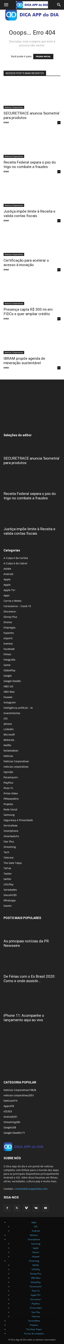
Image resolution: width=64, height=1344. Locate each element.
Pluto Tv (8, 788)
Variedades (10, 889)
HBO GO (8, 686)
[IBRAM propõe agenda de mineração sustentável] (32, 340)
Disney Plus (10, 616)
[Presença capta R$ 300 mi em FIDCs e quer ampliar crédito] (32, 291)
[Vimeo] (26, 1208)
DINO (6, 122)
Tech (6, 852)
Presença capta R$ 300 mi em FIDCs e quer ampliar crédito (28, 311)
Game (7, 665)
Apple (7, 579)
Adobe (7, 568)
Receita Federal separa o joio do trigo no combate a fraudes (30, 164)
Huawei (8, 697)
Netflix (7, 745)
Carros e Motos (13, 600)
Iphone (8, 724)
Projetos (8, 804)
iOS (6, 718)
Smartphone (11, 831)
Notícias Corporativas (14, 107)
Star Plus (9, 841)
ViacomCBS (10, 895)
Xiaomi (8, 905)
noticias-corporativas (16, 766)
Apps (7, 595)
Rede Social (10, 809)
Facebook (9, 649)
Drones (8, 622)
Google (8, 675)
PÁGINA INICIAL (43, 56)
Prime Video (11, 793)
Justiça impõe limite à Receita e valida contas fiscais (29, 213)
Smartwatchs (11, 836)
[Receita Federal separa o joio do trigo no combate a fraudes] (32, 144)
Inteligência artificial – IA (18, 707)
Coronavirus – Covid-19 (17, 606)
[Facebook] (7, 1208)
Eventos (8, 643)
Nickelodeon (11, 750)
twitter (7, 879)
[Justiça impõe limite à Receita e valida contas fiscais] (32, 193)
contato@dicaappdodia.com (30, 1188)
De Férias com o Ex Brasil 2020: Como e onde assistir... (29, 978)
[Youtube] (45, 1208)
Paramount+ (11, 777)
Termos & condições (34, 1333)
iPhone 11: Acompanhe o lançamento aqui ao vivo (24, 1017)
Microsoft (9, 734)
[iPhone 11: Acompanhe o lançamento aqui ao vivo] (32, 1001)
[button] (6, 5)
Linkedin (9, 729)
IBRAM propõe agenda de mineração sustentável (24, 360)
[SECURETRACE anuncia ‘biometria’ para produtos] (32, 95)
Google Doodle (12, 681)
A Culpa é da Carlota (16, 558)
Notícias (8, 756)
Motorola (9, 740)
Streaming (10, 847)
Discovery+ (10, 611)
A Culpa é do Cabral (15, 563)
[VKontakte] (35, 1208)
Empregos (9, 627)
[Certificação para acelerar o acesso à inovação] (32, 242)
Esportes (9, 633)
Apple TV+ (9, 590)
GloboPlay (9, 670)
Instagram (10, 702)
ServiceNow (10, 825)
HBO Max (9, 691)
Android (8, 574)
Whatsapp (10, 900)
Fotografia (9, 659)
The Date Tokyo (13, 863)
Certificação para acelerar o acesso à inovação (26, 262)
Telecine (9, 857)
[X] (16, 1208)
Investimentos (12, 713)
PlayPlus (8, 782)
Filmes (7, 654)
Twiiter (8, 873)
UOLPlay (8, 884)
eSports (8, 638)
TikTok (7, 868)
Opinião (8, 772)
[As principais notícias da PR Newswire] (32, 930)
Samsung (9, 814)
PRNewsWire (11, 798)
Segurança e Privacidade (18, 820)
